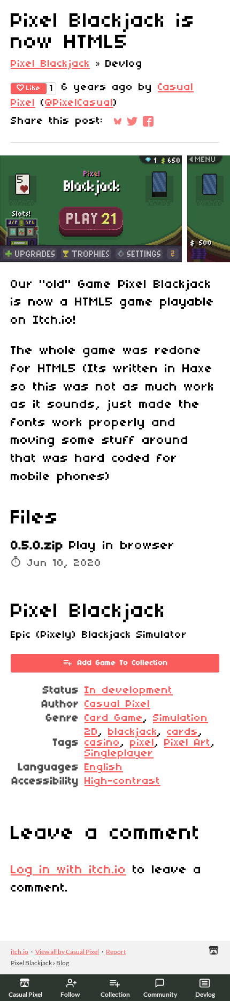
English (104, 767)
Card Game (114, 718)
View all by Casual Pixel (67, 952)
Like (33, 88)
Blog (62, 963)
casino (102, 743)
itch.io (19, 952)
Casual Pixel (117, 704)
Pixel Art (187, 743)
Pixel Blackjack (50, 64)
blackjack (132, 732)
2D (91, 732)
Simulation (180, 718)
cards (182, 732)
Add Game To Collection (123, 663)
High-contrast (122, 781)
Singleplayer (119, 753)
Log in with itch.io (68, 870)
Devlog (205, 994)
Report (116, 952)
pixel (142, 743)
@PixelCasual (79, 103)
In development (129, 690)
